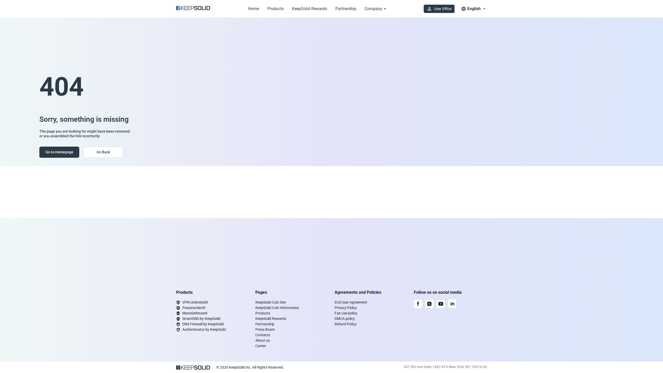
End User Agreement (351, 302)
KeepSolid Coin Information (277, 308)
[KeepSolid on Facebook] (418, 304)
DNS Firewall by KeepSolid (203, 324)
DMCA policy (345, 319)
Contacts (262, 335)
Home (253, 8)
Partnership (345, 8)
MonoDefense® (194, 313)
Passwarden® (193, 308)
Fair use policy (346, 313)
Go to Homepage (59, 152)
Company (373, 8)
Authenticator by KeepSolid (204, 329)
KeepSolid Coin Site (270, 302)
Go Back (103, 152)
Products (275, 8)
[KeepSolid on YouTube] (441, 304)
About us (262, 340)
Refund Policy (346, 324)
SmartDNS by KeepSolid (201, 319)
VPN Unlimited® (195, 302)
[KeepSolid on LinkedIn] (452, 304)
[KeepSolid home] (193, 9)
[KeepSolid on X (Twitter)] (429, 304)
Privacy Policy (346, 308)
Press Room (265, 329)
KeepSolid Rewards (309, 8)
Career (260, 346)
